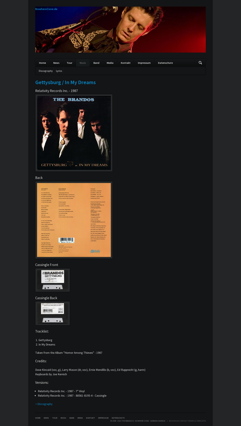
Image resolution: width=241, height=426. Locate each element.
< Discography (43, 404)
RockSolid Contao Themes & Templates (187, 421)
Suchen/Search (200, 63)
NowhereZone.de (46, 9)
